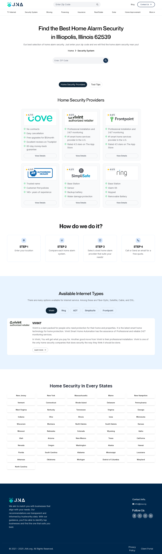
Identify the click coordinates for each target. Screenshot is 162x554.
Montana (51, 424)
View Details (40, 156)
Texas (110, 438)
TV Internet (11, 12)
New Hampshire (140, 396)
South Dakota (111, 424)
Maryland (141, 460)
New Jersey (21, 396)
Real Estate (98, 12)
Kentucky (51, 410)
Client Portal (147, 548)
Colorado (81, 431)
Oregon (51, 445)
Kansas (141, 424)
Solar (114, 12)
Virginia (111, 410)
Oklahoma (51, 460)
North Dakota (80, 424)
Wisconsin (21, 424)
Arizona (51, 438)
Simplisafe (90, 310)
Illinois (81, 417)
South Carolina (51, 452)
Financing (65, 12)
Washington (81, 445)
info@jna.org (140, 504)
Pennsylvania (140, 403)
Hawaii (141, 445)
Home (71, 50)
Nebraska (51, 431)
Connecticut (51, 403)
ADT (75, 310)
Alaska (111, 445)
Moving (49, 12)
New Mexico (81, 438)
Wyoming (111, 431)
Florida (21, 452)
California (141, 438)
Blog (132, 4)
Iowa (111, 417)
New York (51, 396)
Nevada (21, 445)
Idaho (141, 431)
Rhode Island (81, 403)
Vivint (51, 310)
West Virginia (21, 410)
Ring (64, 310)
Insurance (81, 12)
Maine (110, 396)
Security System (31, 12)
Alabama (81, 452)
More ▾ (152, 12)
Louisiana (141, 452)
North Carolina (21, 467)
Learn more (38, 350)
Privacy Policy (132, 549)
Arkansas (21, 460)
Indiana (21, 417)
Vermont (21, 403)
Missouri (21, 431)
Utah (21, 438)
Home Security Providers (73, 84)
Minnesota (140, 417)
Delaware (111, 403)
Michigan (81, 460)
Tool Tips (95, 84)
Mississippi (111, 452)
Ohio (51, 417)
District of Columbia (111, 460)
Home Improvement (132, 12)
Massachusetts (81, 396)
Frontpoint (108, 310)
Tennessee (81, 410)
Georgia (141, 410)
